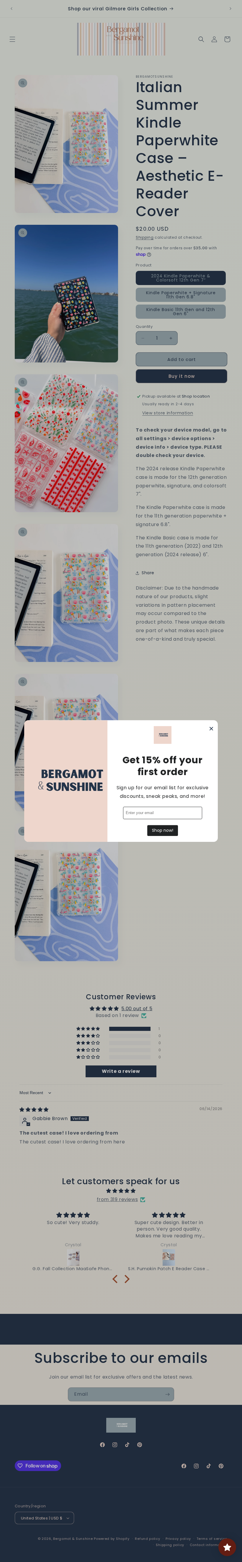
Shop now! (162, 830)
